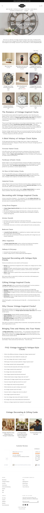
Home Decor (4, 485)
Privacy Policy (25, 485)
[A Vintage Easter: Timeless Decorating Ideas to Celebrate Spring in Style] (22, 425)
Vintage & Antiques (18, 9)
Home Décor (33, 9)
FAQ (23, 479)
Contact (3, 499)
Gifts (31, 10)
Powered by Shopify (22, 508)
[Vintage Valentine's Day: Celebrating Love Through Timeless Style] (8, 425)
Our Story (4, 497)
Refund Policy (25, 483)
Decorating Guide (5, 505)
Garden (26, 10)
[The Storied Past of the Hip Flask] (35, 425)
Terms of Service (26, 486)
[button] (7, 459)
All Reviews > (37, 448)
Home (22, 21)
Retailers (3, 503)
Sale (3, 492)
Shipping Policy (25, 481)
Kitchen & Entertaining (16, 10)
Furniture (27, 9)
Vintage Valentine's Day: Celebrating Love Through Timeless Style (8, 434)
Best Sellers (9, 9)
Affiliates (4, 501)
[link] (22, 465)
